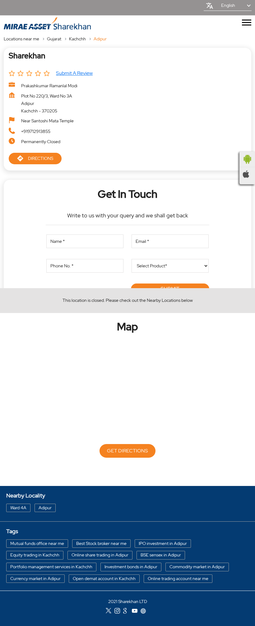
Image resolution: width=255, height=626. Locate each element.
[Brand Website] (145, 611)
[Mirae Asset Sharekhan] (47, 23)
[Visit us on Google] (127, 611)
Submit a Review (74, 73)
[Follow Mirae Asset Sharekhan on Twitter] (110, 611)
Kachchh (77, 39)
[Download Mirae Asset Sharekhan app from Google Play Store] (247, 159)
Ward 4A (18, 507)
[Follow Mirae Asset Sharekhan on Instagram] (118, 611)
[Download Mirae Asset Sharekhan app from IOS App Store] (247, 174)
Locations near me (21, 39)
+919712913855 (35, 131)
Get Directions (127, 450)
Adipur (45, 507)
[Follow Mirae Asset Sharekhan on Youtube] (136, 611)
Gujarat (54, 39)
